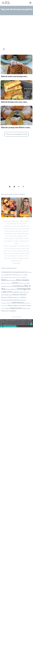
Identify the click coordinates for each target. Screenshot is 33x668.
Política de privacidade (9, 326)
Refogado (4, 303)
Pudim (15, 300)
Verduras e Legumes (8, 311)
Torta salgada (5, 308)
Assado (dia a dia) (6, 277)
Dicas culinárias (11, 289)
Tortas (28, 305)
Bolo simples (22, 280)
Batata (25, 277)
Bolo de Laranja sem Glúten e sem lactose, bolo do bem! (15, 127)
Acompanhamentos (19, 272)
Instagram (24, 288)
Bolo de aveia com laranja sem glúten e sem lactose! (14, 76)
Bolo (3, 280)
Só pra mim (12, 305)
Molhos (10, 297)
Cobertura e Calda (24, 283)
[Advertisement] (16, 29)
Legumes (16, 292)
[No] (17, 326)
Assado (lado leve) (17, 277)
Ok (31, 324)
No (1, 326)
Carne (15, 283)
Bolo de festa (11, 280)
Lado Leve (6, 291)
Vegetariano (26, 308)
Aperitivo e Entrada (12, 275)
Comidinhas (18, 286)
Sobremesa (18, 302)
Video (28, 56)
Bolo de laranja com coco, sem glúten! (14, 102)
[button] (3, 3)
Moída (15, 297)
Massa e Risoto (19, 295)
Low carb (4, 295)
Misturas (4, 297)
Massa (10, 295)
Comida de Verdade (6, 286)
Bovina (3, 283)
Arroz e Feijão (23, 275)
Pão (18, 300)
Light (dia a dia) (24, 292)
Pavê (19, 297)
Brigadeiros (8, 283)
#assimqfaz (6, 272)
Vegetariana (16, 308)
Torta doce (22, 305)
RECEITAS (23, 300)
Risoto (9, 303)
